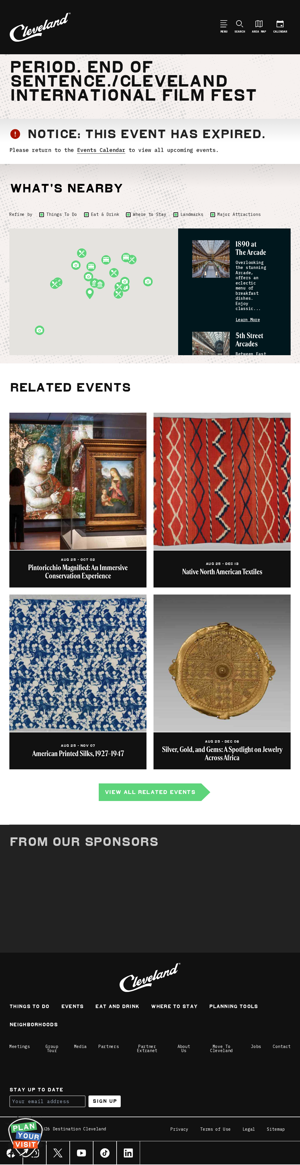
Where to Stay (149, 214)
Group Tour (51, 1048)
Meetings (19, 1046)
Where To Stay (174, 1007)
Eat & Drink (105, 214)
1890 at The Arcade (251, 248)
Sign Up (105, 1101)
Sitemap (276, 1129)
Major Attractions (239, 214)
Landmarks (191, 214)
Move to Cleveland (221, 1048)
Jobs (256, 1046)
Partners (108, 1046)
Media (80, 1046)
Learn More (248, 319)
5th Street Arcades (249, 340)
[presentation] (211, 259)
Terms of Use (215, 1129)
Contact (282, 1046)
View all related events (150, 792)
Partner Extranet (147, 1048)
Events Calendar (101, 150)
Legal (249, 1129)
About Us (184, 1048)
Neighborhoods (33, 1025)
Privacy (179, 1129)
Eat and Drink (117, 1007)
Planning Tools (233, 1007)
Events (72, 1007)
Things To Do (61, 214)
